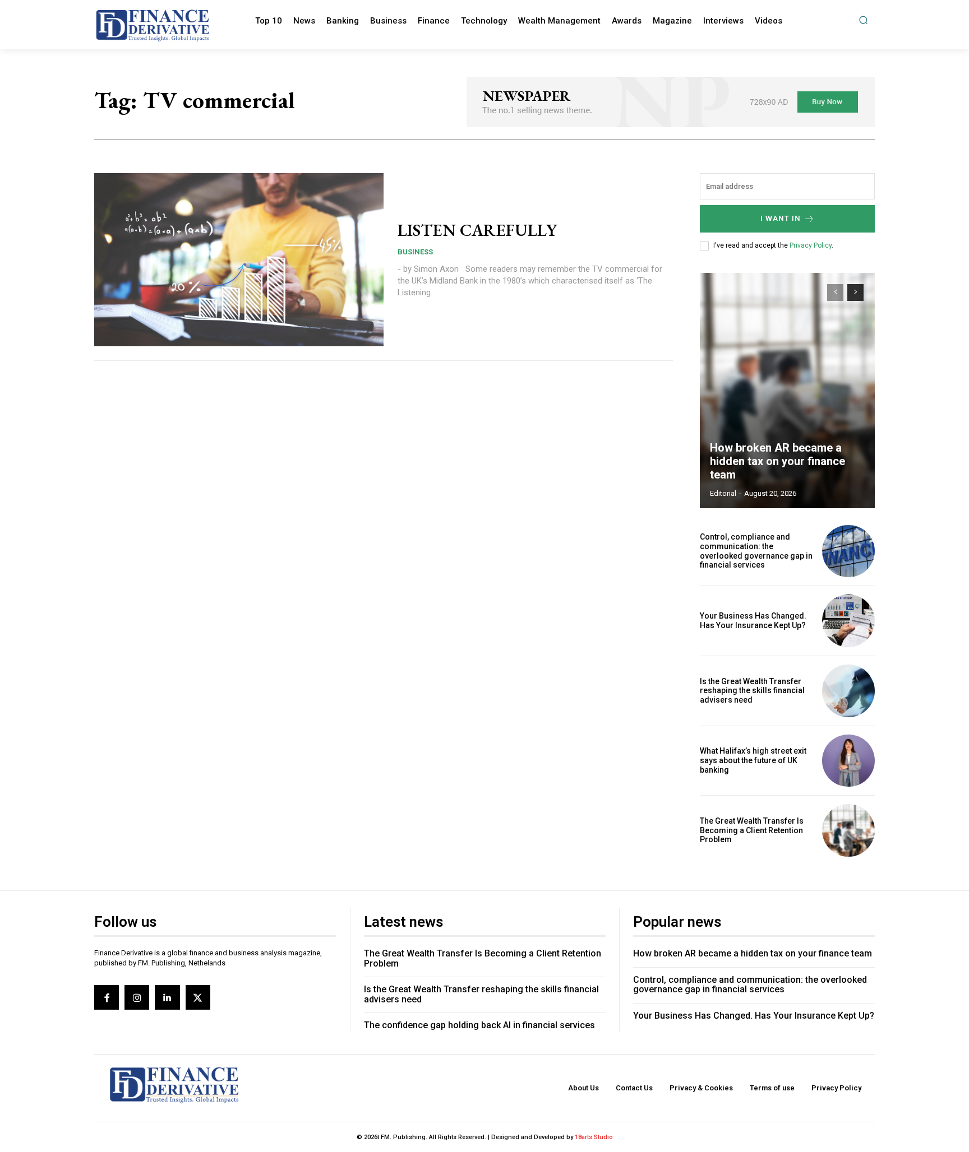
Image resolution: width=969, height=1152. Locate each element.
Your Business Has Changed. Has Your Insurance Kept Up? (753, 620)
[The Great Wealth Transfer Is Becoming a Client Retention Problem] (848, 830)
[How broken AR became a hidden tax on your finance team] (787, 390)
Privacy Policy (811, 245)
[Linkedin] (167, 997)
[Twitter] (198, 997)
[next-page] (855, 292)
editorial (723, 493)
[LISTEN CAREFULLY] (239, 260)
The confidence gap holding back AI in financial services (479, 1025)
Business (415, 252)
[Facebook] (106, 997)
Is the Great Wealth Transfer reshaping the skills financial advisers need (752, 691)
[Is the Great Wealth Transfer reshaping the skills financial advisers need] (848, 691)
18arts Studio (594, 1137)
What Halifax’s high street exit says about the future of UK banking (753, 760)
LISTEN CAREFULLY (477, 230)
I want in (780, 218)
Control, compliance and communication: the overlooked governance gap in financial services (756, 550)
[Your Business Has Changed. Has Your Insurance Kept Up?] (848, 620)
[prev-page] (835, 292)
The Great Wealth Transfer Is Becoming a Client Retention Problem (752, 830)
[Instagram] (136, 997)
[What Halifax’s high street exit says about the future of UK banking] (848, 761)
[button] (863, 19)
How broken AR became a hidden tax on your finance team (777, 461)
